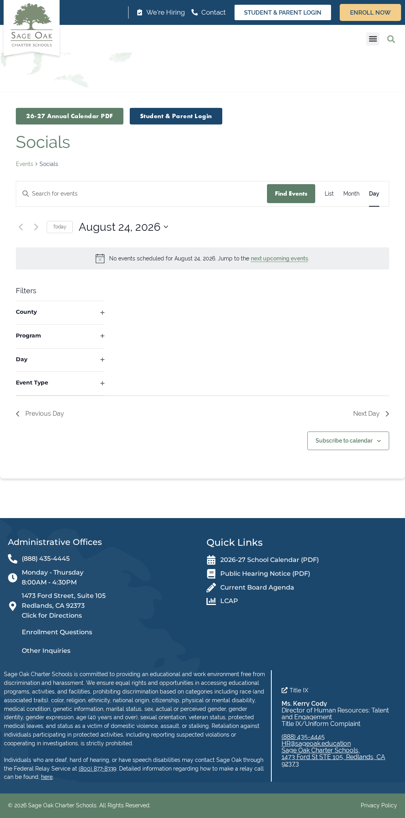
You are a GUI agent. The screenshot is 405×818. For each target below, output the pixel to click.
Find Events (291, 193)
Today (59, 227)
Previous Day (44, 413)
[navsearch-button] (391, 39)
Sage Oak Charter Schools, (321, 750)
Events (24, 164)
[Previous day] (20, 227)
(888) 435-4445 (303, 737)
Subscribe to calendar (344, 440)
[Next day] (36, 227)
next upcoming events (279, 258)
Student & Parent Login (176, 116)
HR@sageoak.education (316, 743)
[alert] (202, 258)
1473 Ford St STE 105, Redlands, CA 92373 (333, 760)
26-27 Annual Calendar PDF (69, 116)
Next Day (366, 413)
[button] (372, 38)
